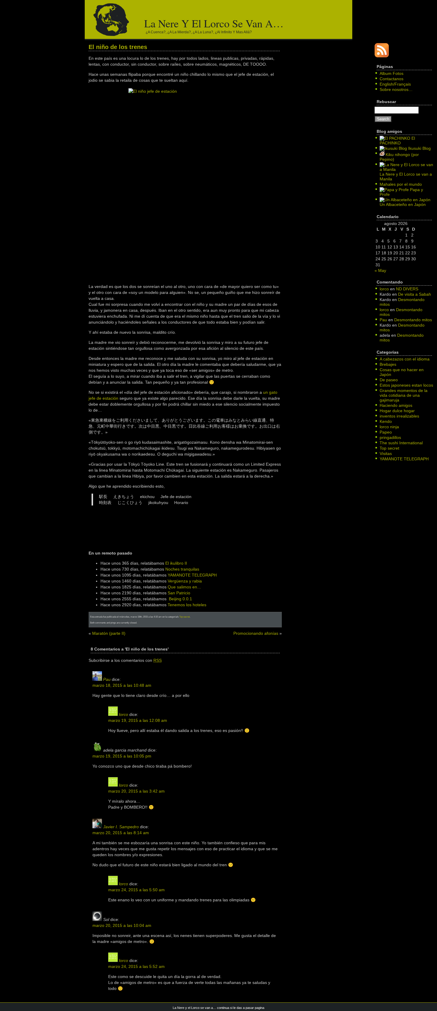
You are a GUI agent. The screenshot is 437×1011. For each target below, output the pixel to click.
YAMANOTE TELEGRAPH (192, 575)
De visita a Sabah (414, 294)
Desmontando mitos (413, 319)
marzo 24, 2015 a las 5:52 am (136, 966)
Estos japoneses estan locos (406, 385)
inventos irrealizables (399, 416)
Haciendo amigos (396, 405)
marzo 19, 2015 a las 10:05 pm (121, 756)
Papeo (386, 432)
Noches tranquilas (182, 569)
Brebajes (388, 364)
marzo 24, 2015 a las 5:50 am (136, 889)
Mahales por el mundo (401, 184)
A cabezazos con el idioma (405, 359)
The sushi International (401, 442)
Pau (107, 679)
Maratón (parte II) (108, 633)
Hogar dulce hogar (397, 410)
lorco (123, 714)
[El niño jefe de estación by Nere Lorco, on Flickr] (185, 183)
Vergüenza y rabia (185, 581)
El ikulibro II (176, 563)
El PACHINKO (397, 140)
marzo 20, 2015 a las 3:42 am (136, 791)
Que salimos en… (184, 587)
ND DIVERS (407, 288)
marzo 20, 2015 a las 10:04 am (121, 925)
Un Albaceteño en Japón (403, 204)
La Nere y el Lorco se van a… (214, 23)
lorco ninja (389, 426)
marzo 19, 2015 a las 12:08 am (137, 720)
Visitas (386, 453)
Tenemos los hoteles (187, 604)
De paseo (389, 379)
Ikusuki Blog (419, 148)
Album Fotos (391, 73)
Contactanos (391, 78)
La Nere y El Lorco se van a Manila (406, 176)
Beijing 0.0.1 (180, 598)
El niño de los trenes (118, 47)
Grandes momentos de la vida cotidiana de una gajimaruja (403, 395)
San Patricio (179, 592)
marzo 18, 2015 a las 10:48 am (121, 685)
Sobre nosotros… (396, 89)
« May (380, 270)
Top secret (184, 616)
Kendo (386, 421)
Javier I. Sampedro (121, 826)
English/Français (395, 84)
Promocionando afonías (255, 633)
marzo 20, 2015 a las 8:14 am (120, 832)
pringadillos (390, 437)
